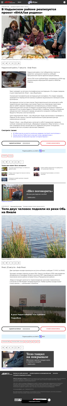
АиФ (47, 59)
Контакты (55, 373)
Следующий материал (34, 401)
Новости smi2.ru (7, 201)
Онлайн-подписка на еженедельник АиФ (40, 373)
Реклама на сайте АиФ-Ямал (20, 373)
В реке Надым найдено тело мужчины (28, 315)
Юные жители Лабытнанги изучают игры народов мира (32, 135)
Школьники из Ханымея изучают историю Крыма (30, 137)
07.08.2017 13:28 (5, 6)
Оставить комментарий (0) (53, 143)
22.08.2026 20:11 (5, 206)
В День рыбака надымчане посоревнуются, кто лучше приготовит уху (52, 168)
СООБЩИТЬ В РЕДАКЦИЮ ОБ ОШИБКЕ (22, 375)
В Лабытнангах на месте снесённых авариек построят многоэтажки (36, 133)
